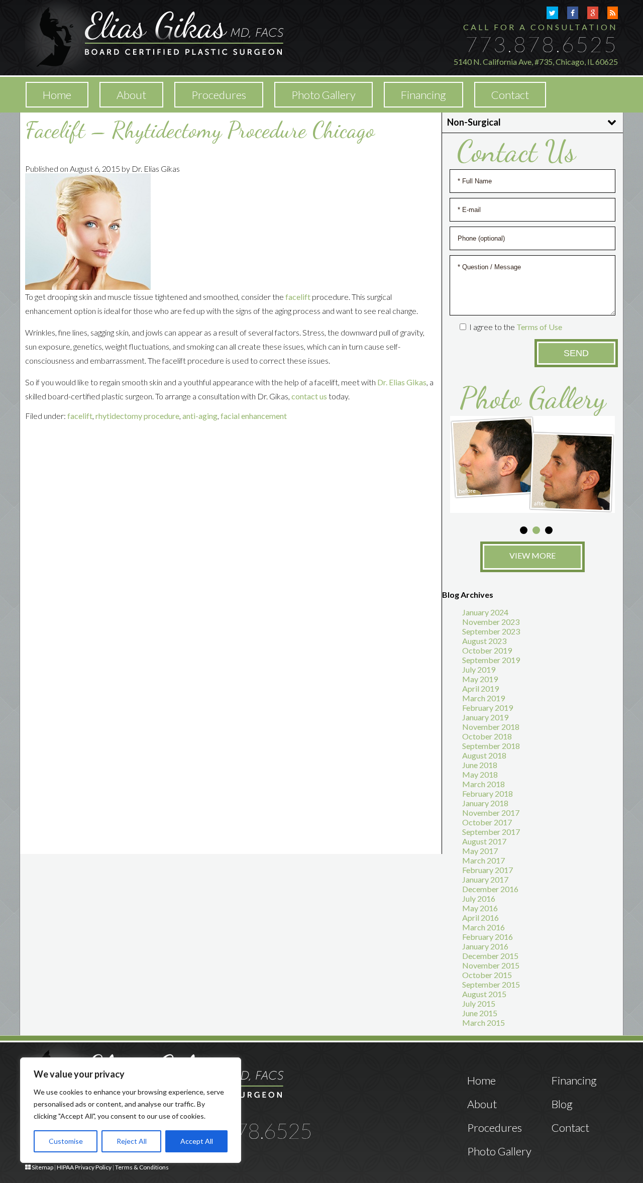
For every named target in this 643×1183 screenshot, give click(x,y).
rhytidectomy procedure (137, 415)
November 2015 (490, 965)
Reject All (132, 1141)
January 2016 (485, 946)
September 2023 (491, 631)
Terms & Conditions (142, 1167)
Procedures (494, 1127)
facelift (297, 296)
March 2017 (483, 860)
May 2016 (480, 908)
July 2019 (478, 669)
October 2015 (487, 975)
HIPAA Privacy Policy (84, 1167)
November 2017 (490, 812)
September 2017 (491, 831)
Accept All (196, 1141)
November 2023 (490, 621)
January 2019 (485, 717)
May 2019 (480, 679)
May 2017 (480, 850)
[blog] (612, 13)
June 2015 (479, 1013)
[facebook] (572, 13)
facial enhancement (254, 415)
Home (57, 94)
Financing (423, 94)
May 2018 (480, 774)
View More (532, 555)
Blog (562, 1104)
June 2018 (479, 765)
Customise (66, 1141)
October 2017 (487, 822)
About (131, 94)
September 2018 (491, 745)
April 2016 (480, 917)
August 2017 (484, 841)
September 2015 (491, 984)
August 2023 (484, 641)
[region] (130, 1110)
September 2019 (491, 660)
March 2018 (483, 784)
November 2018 (490, 726)
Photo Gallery (323, 94)
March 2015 (483, 1022)
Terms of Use (539, 327)
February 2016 (487, 936)
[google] (592, 13)
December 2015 (490, 955)
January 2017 (485, 879)
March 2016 (483, 927)
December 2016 (490, 889)
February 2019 (487, 707)
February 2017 (487, 870)
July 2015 (478, 1003)
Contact (510, 94)
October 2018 (487, 736)
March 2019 (483, 698)
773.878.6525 (541, 44)
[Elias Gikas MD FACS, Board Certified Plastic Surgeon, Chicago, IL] (154, 36)
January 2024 (485, 612)
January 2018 (485, 803)
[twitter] (552, 13)
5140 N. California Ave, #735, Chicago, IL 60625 (536, 61)
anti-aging (200, 415)
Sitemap (42, 1167)
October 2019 (487, 650)
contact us (309, 396)
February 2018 (487, 793)
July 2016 (478, 898)
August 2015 (484, 994)
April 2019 (480, 688)
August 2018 (484, 755)
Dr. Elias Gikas (401, 382)
